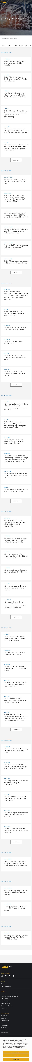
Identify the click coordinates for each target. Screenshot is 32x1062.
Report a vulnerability (6, 986)
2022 (26, 46)
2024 (15, 46)
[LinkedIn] (14, 976)
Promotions (3, 1008)
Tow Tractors (4, 1027)
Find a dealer (4, 983)
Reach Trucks (4, 1015)
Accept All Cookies (16, 1059)
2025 (9, 46)
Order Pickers (4, 1018)
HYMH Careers (4, 998)
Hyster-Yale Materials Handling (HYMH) (9, 996)
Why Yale (7, 38)
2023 (21, 46)
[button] (29, 45)
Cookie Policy (24, 1049)
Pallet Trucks (4, 1023)
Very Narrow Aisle (5, 1020)
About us (3, 994)
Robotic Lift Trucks (5, 1003)
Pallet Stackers (4, 1025)
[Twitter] (2, 976)
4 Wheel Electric (4, 1032)
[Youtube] (10, 976)
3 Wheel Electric (4, 1030)
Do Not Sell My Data (16, 1052)
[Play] (27, 31)
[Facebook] (6, 976)
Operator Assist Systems (6, 1005)
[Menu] (30, 2)
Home (2, 38)
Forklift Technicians (5, 1001)
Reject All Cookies (16, 1055)
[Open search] (26, 2)
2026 (4, 46)
